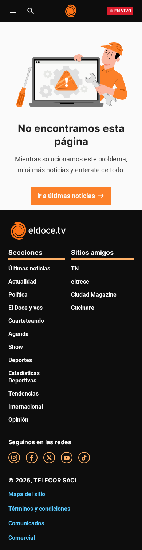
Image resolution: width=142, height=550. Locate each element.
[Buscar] (30, 11)
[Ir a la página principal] (71, 10)
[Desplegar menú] (13, 11)
